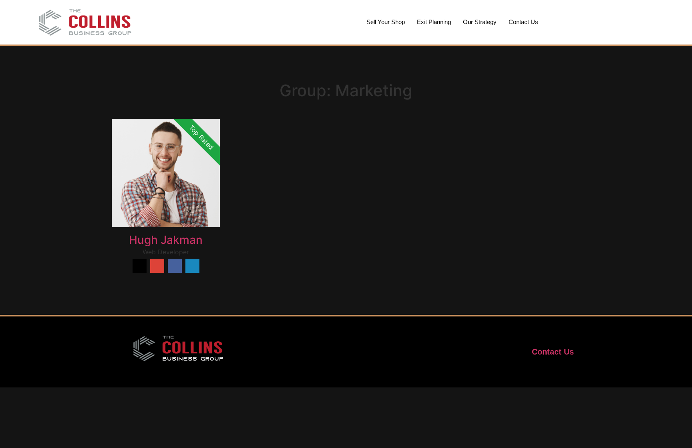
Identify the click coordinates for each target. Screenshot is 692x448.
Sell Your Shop (385, 21)
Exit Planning (434, 21)
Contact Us (523, 21)
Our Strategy (480, 21)
